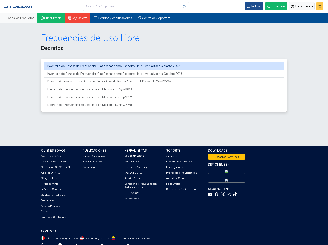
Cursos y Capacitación (94, 155)
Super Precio (53, 18)
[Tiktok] (235, 194)
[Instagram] (230, 194)
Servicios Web (132, 198)
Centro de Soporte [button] (154, 18)
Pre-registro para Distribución (181, 172)
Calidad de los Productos (53, 161)
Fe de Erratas (173, 183)
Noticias (256, 6)
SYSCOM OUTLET (134, 172)
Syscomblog (89, 167)
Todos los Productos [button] (20, 18)
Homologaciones (174, 167)
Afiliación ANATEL (50, 172)
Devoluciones (47, 200)
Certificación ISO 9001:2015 (56, 167)
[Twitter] (224, 194)
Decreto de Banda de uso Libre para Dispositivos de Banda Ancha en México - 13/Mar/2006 (109, 81)
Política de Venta (49, 183)
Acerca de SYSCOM (51, 155)
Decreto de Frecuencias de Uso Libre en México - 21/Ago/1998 (89, 89)
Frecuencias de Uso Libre (179, 161)
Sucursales (171, 155)
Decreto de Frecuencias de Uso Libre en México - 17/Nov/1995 (89, 105)
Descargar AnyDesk (226, 156)
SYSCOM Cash (132, 161)
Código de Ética (49, 178)
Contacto (45, 211)
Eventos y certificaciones (114, 18)
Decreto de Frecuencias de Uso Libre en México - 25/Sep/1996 (90, 97)
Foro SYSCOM (132, 192)
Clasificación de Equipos (53, 194)
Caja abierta (79, 18)
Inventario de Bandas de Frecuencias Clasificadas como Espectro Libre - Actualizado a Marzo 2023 (113, 66)
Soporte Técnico (132, 178)
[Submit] (183, 6)
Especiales (278, 6)
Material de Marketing (136, 167)
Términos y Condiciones (53, 216)
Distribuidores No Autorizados (181, 189)
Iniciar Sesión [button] (303, 6)
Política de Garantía (51, 189)
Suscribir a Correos (92, 161)
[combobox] (136, 6)
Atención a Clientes (176, 178)
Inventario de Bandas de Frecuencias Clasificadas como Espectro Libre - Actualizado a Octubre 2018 (114, 73)
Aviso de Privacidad (51, 205)
